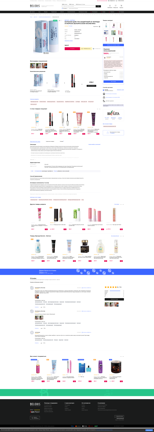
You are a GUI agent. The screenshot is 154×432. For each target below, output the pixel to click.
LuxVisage (78, 101)
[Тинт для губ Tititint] (120, 25)
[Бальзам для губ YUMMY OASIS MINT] (113, 32)
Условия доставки (33, 0)
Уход (83, 199)
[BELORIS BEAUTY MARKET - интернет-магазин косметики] (35, 6)
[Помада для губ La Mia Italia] (120, 39)
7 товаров (120, 117)
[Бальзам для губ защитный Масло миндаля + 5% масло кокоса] (106, 39)
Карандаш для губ (34, 101)
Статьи (83, 408)
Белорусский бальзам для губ (74, 199)
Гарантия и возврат (50, 141)
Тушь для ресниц (60, 101)
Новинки (66, 408)
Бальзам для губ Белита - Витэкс (45, 199)
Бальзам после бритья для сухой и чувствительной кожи (52, 257)
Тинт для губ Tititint (113, 224)
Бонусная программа (48, 411)
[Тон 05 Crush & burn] (113, 25)
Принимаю (149, 430)
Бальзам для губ (77, 33)
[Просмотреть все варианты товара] (65, 229)
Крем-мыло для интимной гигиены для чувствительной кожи (100, 257)
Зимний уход (77, 31)
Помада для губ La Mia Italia (58, 224)
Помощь (54, 0)
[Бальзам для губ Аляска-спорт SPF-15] (106, 32)
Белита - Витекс (77, 29)
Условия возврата (48, 0)
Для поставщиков (101, 408)
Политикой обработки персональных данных (104, 429)
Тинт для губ (90, 101)
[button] (72, 48)
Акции (66, 406)
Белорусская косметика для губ (59, 199)
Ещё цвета (56, 120)
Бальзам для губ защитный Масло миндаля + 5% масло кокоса (39, 225)
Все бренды (32, 14)
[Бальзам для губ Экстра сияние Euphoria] (120, 32)
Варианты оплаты (48, 406)
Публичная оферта (102, 406)
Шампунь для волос (51, 101)
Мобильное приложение (61, 0)
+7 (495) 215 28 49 (119, 416)
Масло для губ (33, 104)
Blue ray (81, 376)
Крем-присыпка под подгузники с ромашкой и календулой (69, 257)
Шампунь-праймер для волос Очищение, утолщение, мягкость (100, 377)
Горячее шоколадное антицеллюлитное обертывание (115, 377)
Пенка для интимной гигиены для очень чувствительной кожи (115, 257)
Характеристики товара (35, 141)
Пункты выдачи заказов (73, 8)
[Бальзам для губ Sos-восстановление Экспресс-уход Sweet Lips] (113, 39)
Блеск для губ (84, 101)
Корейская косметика (69, 101)
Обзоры (83, 406)
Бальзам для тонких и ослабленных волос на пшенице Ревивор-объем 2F (37, 257)
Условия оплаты (41, 0)
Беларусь (76, 35)
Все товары (116, 204)
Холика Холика (43, 101)
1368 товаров (113, 117)
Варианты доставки (48, 408)
